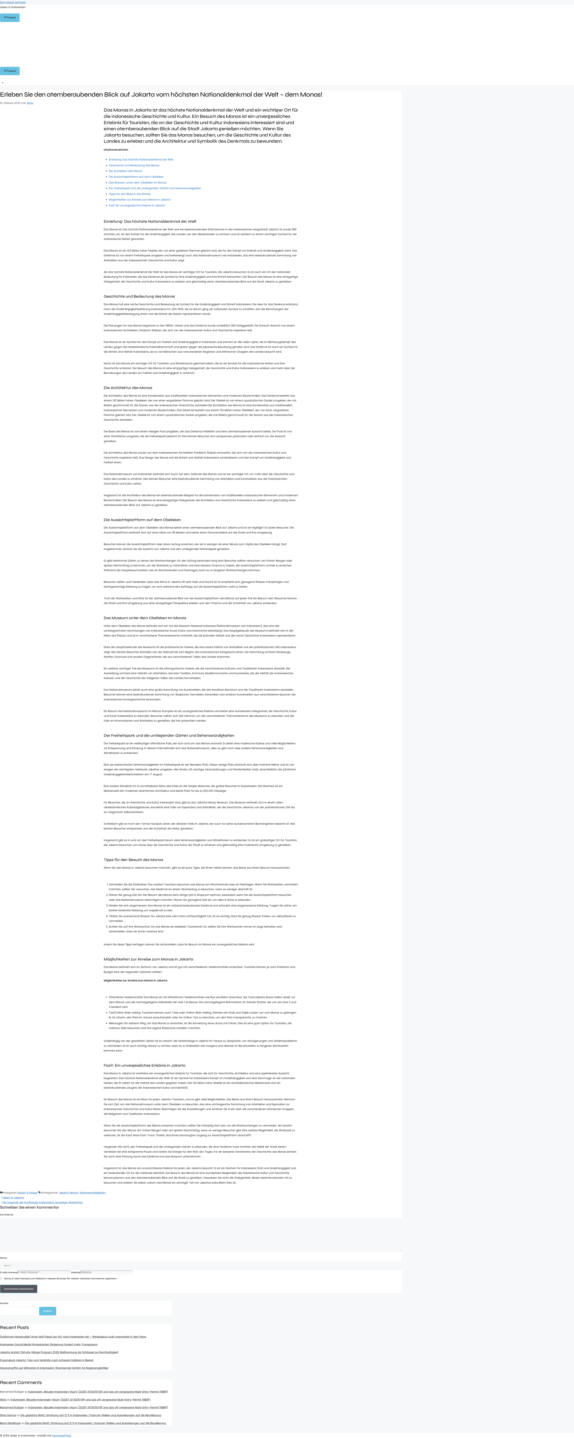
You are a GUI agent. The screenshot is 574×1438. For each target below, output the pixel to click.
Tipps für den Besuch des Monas (130, 194)
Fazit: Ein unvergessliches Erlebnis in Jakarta (137, 205)
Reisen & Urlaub (27, 1193)
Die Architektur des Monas (125, 171)
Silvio (3, 1400)
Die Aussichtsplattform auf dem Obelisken (136, 177)
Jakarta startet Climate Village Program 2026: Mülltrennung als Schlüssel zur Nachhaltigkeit (59, 1352)
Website (75, 1272)
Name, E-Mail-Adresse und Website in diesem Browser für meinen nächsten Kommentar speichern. (60, 1278)
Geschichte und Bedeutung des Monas (134, 165)
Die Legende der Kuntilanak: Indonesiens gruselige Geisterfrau (43, 1202)
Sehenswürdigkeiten (93, 1193)
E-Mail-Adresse (8, 1272)
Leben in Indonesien (13, 7)
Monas (74, 1193)
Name (3, 1257)
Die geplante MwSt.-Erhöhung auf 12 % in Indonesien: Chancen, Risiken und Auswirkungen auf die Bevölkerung (90, 1415)
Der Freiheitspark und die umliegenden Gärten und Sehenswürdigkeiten (155, 188)
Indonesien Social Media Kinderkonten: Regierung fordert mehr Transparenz (48, 1344)
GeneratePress (61, 1435)
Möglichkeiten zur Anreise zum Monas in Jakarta (139, 199)
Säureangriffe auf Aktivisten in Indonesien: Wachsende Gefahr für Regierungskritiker (54, 1368)
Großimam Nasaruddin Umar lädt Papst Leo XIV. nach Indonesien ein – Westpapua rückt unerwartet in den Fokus (73, 1337)
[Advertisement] (287, 44)
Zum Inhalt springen (13, 2)
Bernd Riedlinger (10, 1423)
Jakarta (64, 1193)
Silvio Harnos (8, 1415)
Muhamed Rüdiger (12, 1407)
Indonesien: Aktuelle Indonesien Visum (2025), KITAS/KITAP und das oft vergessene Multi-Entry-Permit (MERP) (98, 1392)
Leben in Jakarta (13, 1197)
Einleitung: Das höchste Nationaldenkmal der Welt (141, 159)
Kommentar (7, 1214)
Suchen (4, 1303)
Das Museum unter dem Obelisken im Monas (138, 182)
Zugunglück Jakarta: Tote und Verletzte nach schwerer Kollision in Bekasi (46, 1360)
